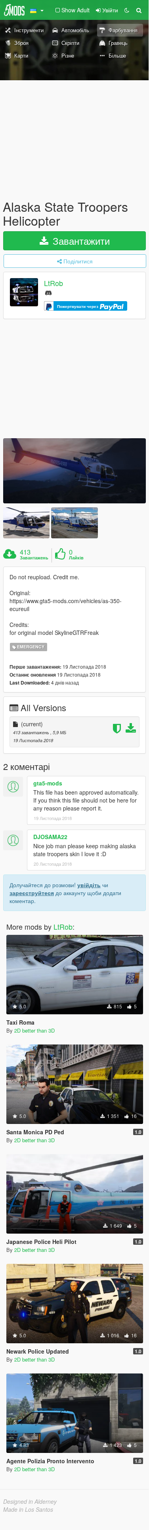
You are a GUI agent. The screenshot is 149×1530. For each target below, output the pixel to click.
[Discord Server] (48, 292)
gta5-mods (47, 783)
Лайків (76, 557)
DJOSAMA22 (50, 837)
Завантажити (80, 241)
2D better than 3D (34, 1030)
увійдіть (89, 885)
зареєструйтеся (32, 893)
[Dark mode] (126, 10)
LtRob (53, 283)
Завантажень (34, 557)
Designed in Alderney (30, 1501)
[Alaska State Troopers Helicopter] (74, 470)
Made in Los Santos (28, 1509)
